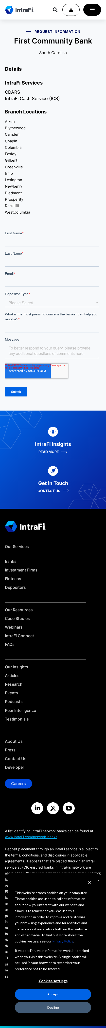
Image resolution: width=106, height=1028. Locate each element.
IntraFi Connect (19, 636)
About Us (14, 741)
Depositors (15, 587)
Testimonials (17, 719)
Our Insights (16, 667)
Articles (12, 675)
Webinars (14, 627)
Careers (18, 783)
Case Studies (17, 618)
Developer (14, 767)
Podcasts (14, 701)
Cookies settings (53, 981)
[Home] (19, 10)
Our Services (17, 546)
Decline (53, 1007)
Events (11, 693)
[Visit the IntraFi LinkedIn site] (37, 808)
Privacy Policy (62, 941)
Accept (53, 994)
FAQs (10, 644)
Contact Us (15, 758)
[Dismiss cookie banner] (89, 883)
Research (13, 684)
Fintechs (13, 578)
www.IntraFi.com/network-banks (31, 837)
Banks (11, 561)
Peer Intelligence (20, 710)
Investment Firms (21, 570)
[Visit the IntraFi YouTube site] (69, 808)
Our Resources (19, 610)
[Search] (55, 10)
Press (10, 750)
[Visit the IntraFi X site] (53, 808)
